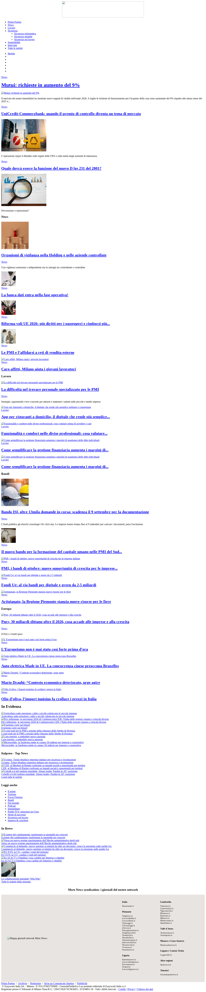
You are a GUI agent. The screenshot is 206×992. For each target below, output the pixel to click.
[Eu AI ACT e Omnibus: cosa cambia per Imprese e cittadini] (32, 857)
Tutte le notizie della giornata (16, 881)
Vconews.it (127, 947)
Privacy (131, 989)
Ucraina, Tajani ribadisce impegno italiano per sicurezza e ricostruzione (37, 762)
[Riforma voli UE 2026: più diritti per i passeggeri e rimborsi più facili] (8, 314)
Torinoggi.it (127, 923)
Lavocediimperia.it (130, 962)
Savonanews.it (128, 964)
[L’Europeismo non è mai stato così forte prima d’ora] (29, 639)
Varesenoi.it (165, 906)
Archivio (22, 983)
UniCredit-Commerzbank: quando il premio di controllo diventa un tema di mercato (71, 114)
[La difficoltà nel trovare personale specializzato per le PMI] (32, 382)
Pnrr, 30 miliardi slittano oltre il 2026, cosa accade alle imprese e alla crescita (65, 622)
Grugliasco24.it (129, 933)
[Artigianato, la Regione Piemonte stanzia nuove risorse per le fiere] (36, 591)
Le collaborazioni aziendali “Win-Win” (21, 878)
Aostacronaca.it (167, 933)
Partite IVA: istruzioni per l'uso (23, 811)
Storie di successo (17, 814)
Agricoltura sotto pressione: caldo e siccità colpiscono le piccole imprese (37, 716)
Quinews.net (165, 965)
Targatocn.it (127, 916)
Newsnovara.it (128, 945)
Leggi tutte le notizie (11, 777)
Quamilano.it (166, 923)
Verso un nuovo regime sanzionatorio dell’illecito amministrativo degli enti (39, 843)
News (11, 25)
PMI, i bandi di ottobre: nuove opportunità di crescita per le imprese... (59, 568)
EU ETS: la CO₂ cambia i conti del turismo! (23, 855)
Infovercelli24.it (129, 942)
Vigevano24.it (166, 911)
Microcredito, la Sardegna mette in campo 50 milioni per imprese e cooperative (41, 745)
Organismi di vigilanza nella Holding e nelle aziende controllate (54, 255)
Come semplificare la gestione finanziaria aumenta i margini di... (54, 450)
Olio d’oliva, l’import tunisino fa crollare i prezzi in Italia (49, 699)
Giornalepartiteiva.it (169, 974)
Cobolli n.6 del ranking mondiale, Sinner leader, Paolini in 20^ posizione (38, 774)
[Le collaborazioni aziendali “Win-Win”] (8, 875)
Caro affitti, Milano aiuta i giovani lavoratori (38, 369)
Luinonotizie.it (166, 908)
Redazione (35, 983)
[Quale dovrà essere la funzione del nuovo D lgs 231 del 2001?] (23, 205)
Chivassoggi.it (128, 925)
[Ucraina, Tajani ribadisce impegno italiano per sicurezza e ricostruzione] (38, 759)
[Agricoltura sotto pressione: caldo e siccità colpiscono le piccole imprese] (39, 713)
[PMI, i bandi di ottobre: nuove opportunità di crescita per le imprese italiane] (40, 558)
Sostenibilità (14, 42)
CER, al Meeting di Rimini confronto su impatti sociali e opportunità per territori (42, 768)
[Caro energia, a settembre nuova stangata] (23, 736)
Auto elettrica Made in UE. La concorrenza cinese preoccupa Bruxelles (60, 666)
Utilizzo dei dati (145, 989)
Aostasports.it (166, 935)
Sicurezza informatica (25, 33)
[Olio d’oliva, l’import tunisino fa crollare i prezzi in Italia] (31, 689)
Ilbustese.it (165, 913)
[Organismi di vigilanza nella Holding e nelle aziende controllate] (15, 248)
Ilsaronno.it (165, 916)
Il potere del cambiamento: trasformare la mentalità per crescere (33, 837)
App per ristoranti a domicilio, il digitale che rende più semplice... (55, 417)
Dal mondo (13, 803)
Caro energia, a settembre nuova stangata (22, 739)
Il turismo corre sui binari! (14, 727)
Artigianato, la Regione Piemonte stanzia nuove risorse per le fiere (56, 601)
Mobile (11, 53)
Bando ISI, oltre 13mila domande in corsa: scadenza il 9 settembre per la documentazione (75, 512)
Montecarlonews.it (168, 945)
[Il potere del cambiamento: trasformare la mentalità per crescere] (34, 834)
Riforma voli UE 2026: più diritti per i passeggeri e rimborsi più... (55, 323)
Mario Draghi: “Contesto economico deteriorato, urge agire (50, 682)
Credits (122, 989)
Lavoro (11, 27)
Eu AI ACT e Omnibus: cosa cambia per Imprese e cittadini (31, 860)
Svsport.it (126, 967)
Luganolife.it (166, 955)
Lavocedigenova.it (130, 969)
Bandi (11, 800)
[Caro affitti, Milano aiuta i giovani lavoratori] (25, 359)
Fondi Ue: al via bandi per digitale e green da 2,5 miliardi (48, 585)
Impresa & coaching (18, 820)
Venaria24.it (127, 935)
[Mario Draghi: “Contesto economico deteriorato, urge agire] (32, 672)
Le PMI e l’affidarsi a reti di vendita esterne (37, 352)
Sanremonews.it (129, 959)
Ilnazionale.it (128, 906)
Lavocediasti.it (128, 921)
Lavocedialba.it (129, 918)
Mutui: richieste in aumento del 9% (40, 85)
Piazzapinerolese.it (130, 930)
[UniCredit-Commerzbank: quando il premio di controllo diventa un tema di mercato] (23, 150)
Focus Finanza (15, 797)
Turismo (12, 794)
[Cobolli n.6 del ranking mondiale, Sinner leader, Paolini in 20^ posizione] (39, 771)
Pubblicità (82, 983)
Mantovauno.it (166, 920)
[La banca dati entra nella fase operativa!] (8, 285)
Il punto (12, 791)
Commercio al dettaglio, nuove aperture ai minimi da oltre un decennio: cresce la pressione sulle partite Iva (55, 849)
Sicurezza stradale (23, 36)
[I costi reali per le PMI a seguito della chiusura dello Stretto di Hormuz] (38, 730)
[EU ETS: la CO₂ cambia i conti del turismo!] (25, 852)
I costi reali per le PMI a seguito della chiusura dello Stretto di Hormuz (37, 733)
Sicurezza (13, 30)
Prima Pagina (14, 22)
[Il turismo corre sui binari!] (15, 725)
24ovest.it (126, 928)
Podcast (12, 805)
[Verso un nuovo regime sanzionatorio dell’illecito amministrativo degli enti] (40, 840)
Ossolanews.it (128, 950)
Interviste (12, 45)
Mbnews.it (164, 918)
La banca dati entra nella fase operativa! (34, 295)
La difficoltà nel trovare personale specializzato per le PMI (50, 389)
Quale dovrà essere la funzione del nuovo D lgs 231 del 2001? (51, 168)
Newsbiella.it (128, 938)
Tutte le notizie (15, 48)
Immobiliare (14, 808)
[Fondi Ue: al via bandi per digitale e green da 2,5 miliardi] (31, 575)
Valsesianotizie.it (129, 940)
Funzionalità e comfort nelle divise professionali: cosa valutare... (54, 433)
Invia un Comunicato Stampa (59, 983)
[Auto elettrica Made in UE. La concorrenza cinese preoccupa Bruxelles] (38, 656)
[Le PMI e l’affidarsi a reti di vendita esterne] (8, 342)
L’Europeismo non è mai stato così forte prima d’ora (44, 649)
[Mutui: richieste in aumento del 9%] (20, 93)
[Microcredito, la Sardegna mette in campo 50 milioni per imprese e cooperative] (42, 742)
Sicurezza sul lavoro (24, 39)
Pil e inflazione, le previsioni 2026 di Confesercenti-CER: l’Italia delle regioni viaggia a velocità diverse (53, 722)
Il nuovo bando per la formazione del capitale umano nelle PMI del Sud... (61, 552)
